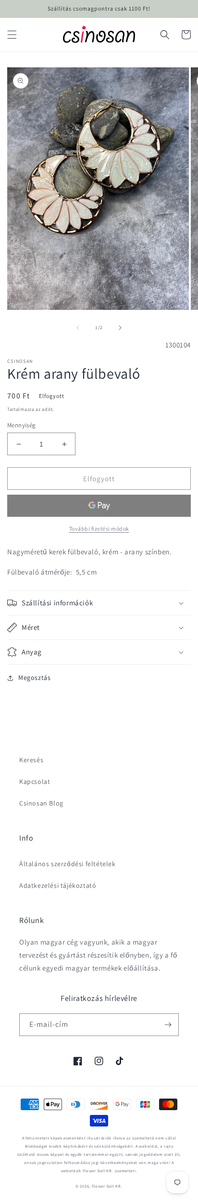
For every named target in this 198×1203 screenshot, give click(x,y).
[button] (12, 34)
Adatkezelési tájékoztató (57, 885)
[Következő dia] (120, 327)
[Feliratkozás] (167, 1024)
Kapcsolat (34, 781)
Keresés (31, 759)
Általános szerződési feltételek (67, 863)
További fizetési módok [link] (99, 528)
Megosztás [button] (34, 677)
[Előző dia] (77, 327)
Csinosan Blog (41, 803)
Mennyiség (21, 425)
